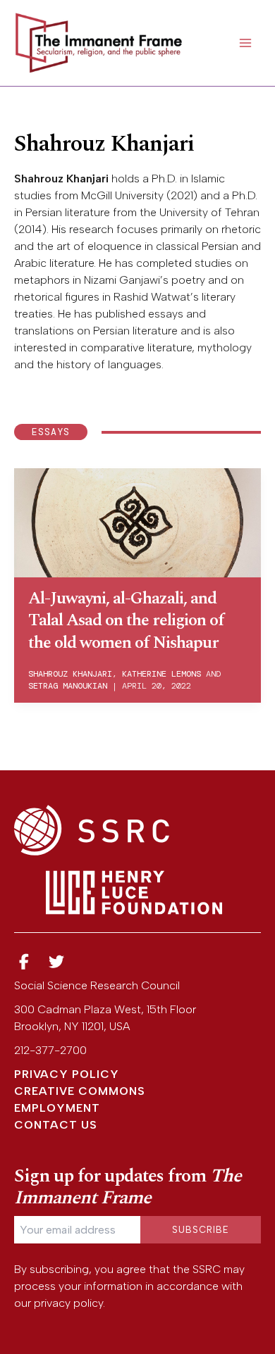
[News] (24, 962)
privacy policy (68, 1303)
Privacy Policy (66, 1074)
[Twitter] (57, 962)
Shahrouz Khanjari (70, 673)
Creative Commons (79, 1091)
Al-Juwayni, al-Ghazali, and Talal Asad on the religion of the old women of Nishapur (126, 620)
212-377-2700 (50, 1050)
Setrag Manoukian (67, 685)
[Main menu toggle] (245, 42)
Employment (57, 1108)
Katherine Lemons (161, 673)
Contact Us (55, 1125)
